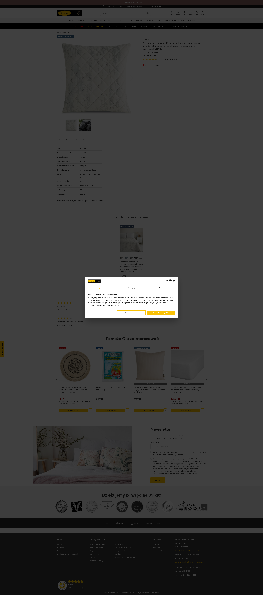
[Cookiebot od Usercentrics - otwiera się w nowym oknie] (166, 280)
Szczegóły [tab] (131, 288)
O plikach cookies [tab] (162, 288)
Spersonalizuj (130, 313)
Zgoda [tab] (100, 288)
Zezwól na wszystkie (160, 313)
